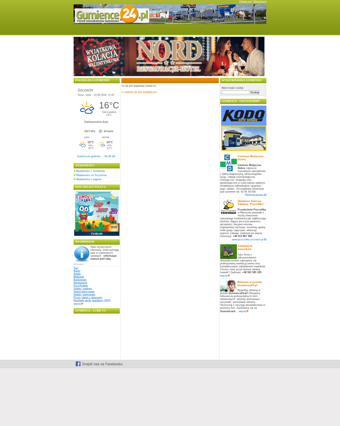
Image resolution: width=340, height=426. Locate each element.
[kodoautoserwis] (243, 149)
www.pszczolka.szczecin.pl (247, 239)
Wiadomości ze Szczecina (91, 175)
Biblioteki (79, 276)
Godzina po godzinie (88, 156)
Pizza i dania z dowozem (88, 297)
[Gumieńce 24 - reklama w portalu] (255, 31)
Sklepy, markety (83, 288)
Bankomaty (80, 279)
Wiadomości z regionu (88, 179)
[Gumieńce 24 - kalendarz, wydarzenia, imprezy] (141, 31)
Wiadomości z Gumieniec (90, 171)
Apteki (77, 273)
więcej (77, 303)
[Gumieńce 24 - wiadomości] (100, 31)
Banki (77, 270)
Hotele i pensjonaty (84, 294)
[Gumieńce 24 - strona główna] (80, 31)
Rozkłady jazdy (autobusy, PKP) (92, 300)
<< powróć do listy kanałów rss (139, 91)
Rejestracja (260, 1)
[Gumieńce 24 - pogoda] (121, 31)
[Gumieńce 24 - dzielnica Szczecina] (180, 31)
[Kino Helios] (96, 234)
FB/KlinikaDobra (254, 195)
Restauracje (80, 282)
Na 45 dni (109, 156)
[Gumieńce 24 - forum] (159, 31)
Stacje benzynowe (84, 291)
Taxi (76, 267)
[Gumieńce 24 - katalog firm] (230, 31)
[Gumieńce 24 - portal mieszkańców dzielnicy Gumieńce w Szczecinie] (170, 23)
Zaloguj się (245, 1)
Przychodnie (81, 285)
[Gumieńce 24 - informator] (205, 31)
